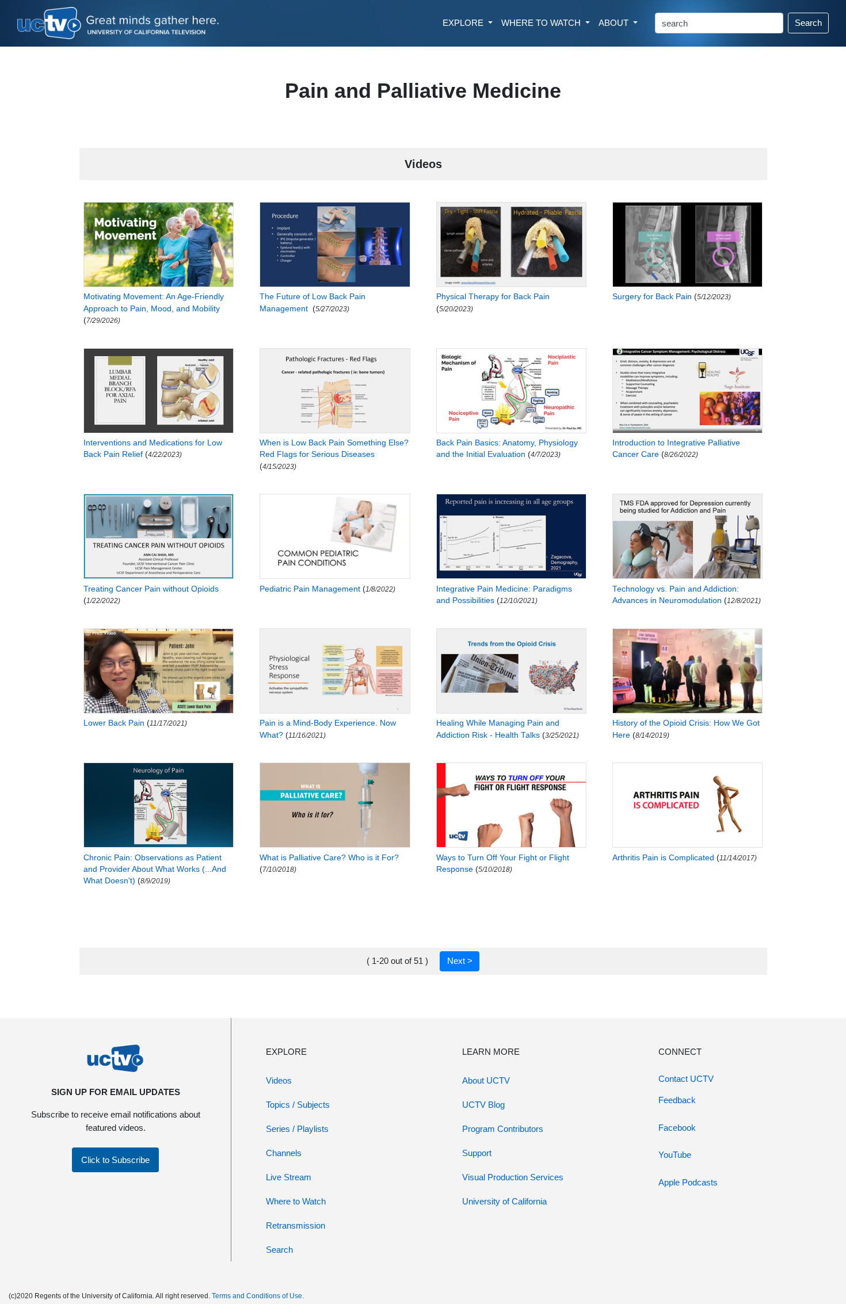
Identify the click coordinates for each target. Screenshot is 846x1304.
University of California (504, 1201)
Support (476, 1153)
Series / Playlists (297, 1129)
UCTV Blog (483, 1104)
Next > (459, 961)
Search (808, 23)
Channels (284, 1153)
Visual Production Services (512, 1177)
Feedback (677, 1100)
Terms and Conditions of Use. (258, 1296)
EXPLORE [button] (464, 23)
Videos (279, 1080)
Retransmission (295, 1225)
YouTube (674, 1155)
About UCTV (486, 1080)
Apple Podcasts (688, 1182)
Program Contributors (502, 1129)
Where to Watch (296, 1201)
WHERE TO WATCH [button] (542, 23)
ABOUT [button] (615, 23)
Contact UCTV (686, 1079)
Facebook (677, 1128)
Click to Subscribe (115, 1160)
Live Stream (288, 1177)
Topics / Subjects (298, 1104)
